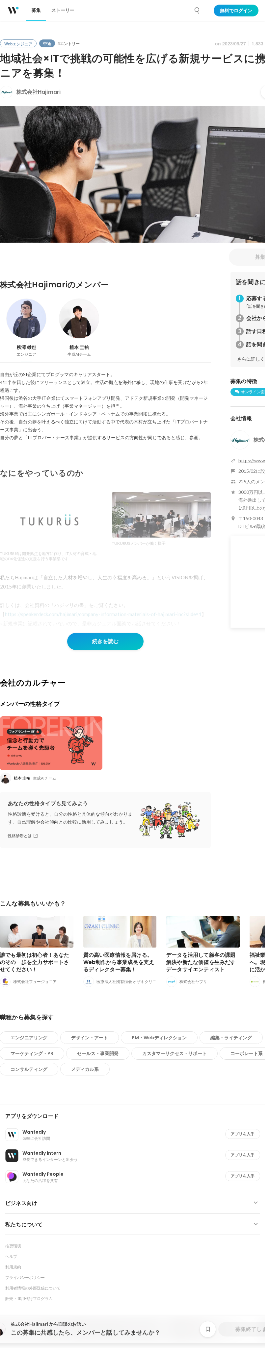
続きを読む (105, 641)
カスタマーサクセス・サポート (174, 1053)
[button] (135, 1116)
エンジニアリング (29, 1037)
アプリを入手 (243, 1134)
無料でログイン (236, 10)
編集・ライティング (231, 1037)
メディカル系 (85, 1069)
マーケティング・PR (32, 1053)
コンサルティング (29, 1069)
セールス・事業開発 (98, 1053)
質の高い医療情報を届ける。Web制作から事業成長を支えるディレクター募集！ (118, 962)
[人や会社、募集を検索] (197, 10)
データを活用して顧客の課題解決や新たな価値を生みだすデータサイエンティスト (201, 962)
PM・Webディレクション (159, 1037)
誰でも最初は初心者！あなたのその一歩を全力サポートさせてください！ (34, 962)
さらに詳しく (251, 359)
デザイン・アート (89, 1037)
